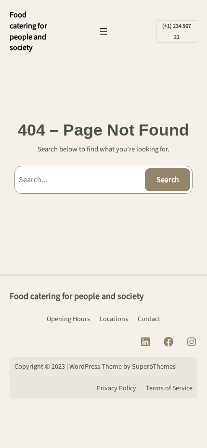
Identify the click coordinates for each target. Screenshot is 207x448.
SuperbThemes (154, 366)
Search (167, 179)
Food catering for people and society (28, 31)
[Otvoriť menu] (103, 31)
